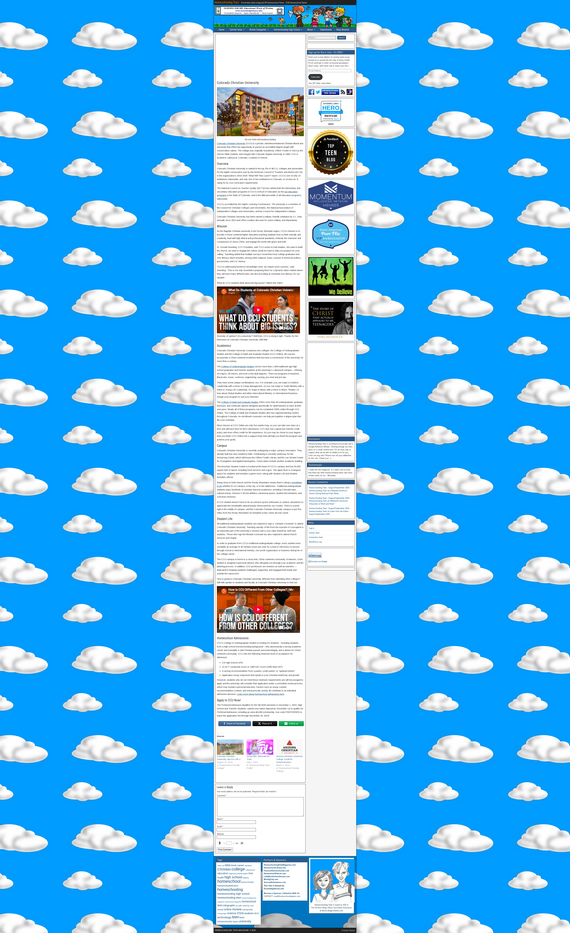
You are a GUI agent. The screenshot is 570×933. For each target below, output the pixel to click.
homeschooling (230, 889)
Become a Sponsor (272, 893)
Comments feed (316, 537)
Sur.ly (336, 119)
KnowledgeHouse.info (274, 889)
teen (235, 917)
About (310, 29)
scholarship (247, 909)
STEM (240, 913)
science (231, 913)
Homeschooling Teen (226, 2)
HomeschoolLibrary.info (275, 868)
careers (248, 865)
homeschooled (247, 882)
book (233, 865)
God (250, 873)
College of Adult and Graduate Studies (239, 402)
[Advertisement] (260, 57)
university (245, 921)
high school (233, 877)
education (222, 873)
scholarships (222, 913)
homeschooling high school (233, 893)
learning (246, 906)
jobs (240, 906)
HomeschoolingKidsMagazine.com (280, 865)
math (252, 906)
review (236, 909)
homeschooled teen (227, 885)
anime (219, 865)
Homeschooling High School (287, 29)
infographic (229, 905)
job (237, 906)
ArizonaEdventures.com (275, 882)
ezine (240, 873)
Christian (224, 869)
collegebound (250, 870)
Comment (222, 795)
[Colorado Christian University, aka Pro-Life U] (230, 747)
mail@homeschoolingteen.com (287, 896)
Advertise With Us (291, 893)
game (245, 874)
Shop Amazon (342, 29)
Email (220, 826)
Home (221, 29)
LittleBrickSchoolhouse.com (277, 876)
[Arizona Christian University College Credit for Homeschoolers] (289, 747)
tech (256, 913)
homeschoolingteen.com (330, 112)
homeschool (228, 881)
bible (228, 865)
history (246, 877)
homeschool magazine (233, 902)
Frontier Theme (348, 930)
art (223, 866)
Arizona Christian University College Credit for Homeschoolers (289, 759)
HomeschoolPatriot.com (275, 873)
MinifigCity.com (271, 879)
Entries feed (314, 533)
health (220, 877)
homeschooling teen (229, 897)
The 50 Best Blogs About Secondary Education (331, 908)
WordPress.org (315, 542)
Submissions (326, 29)
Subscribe (315, 77)
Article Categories (258, 29)
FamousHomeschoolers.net (276, 871)
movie (220, 909)
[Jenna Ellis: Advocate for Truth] (260, 747)
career (240, 865)
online (228, 909)
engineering (233, 873)
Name (220, 819)
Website (220, 834)
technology (224, 917)
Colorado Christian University (238, 83)
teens (235, 921)
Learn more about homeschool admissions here (260, 694)
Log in (311, 528)
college (238, 869)
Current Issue (236, 29)
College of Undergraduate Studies (237, 366)
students (249, 913)
